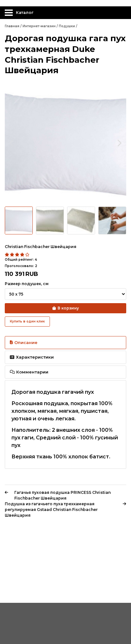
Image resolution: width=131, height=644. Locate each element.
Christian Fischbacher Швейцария (40, 246)
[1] (7, 255)
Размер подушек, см (27, 283)
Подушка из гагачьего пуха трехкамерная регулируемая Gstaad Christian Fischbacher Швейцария (51, 509)
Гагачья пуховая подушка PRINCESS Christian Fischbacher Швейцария (62, 495)
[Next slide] (119, 142)
